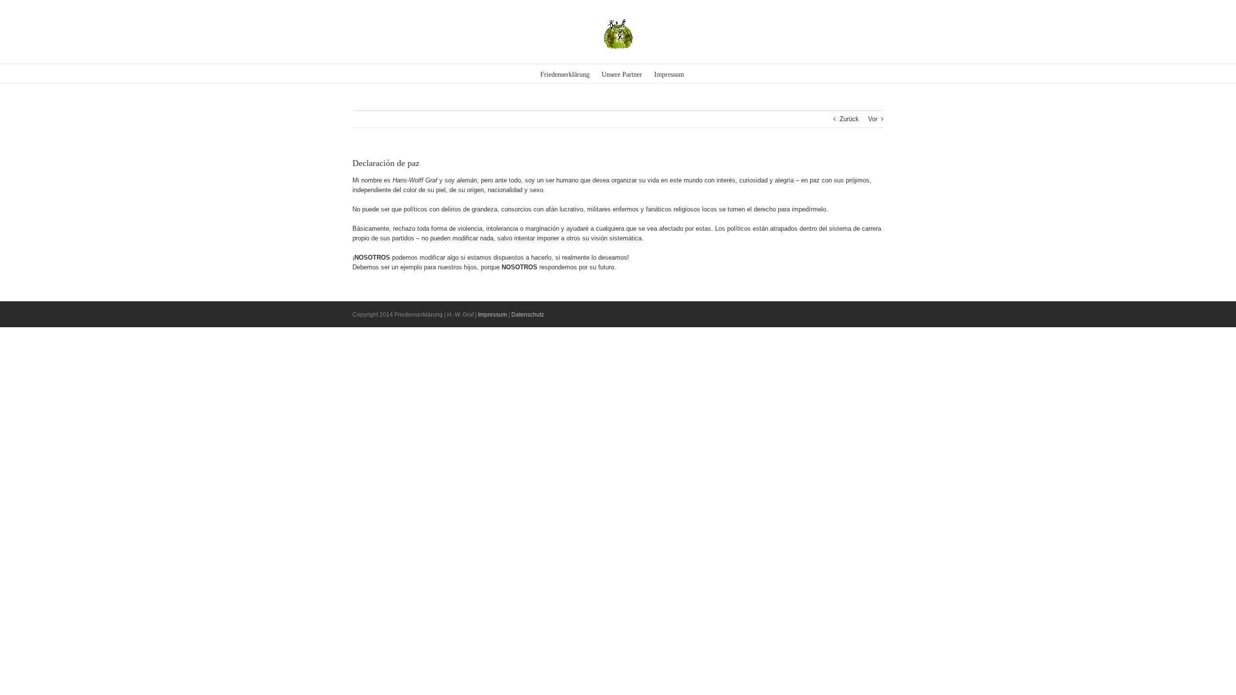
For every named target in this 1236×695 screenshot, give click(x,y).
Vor (872, 119)
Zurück (849, 119)
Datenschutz (527, 314)
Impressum (492, 314)
